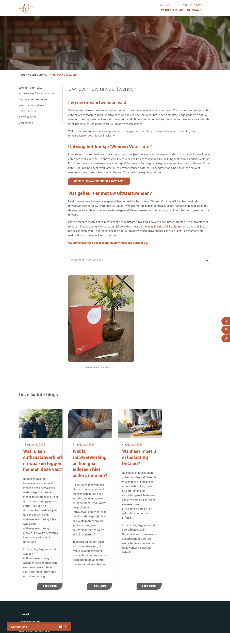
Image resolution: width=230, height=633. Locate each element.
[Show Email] (60, 626)
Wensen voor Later (64, 75)
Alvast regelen (28, 116)
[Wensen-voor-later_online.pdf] (101, 318)
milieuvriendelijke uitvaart (166, 226)
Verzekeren (26, 122)
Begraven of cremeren (33, 99)
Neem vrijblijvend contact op (128, 242)
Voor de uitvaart (39, 75)
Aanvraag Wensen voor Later (39, 93)
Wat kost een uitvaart (32, 105)
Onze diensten (28, 111)
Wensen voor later (30, 620)
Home (22, 75)
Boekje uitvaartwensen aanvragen (98, 181)
